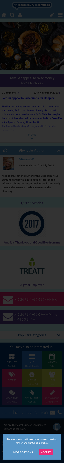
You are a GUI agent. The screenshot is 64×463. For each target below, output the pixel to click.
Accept (46, 452)
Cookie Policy (40, 442)
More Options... (23, 452)
